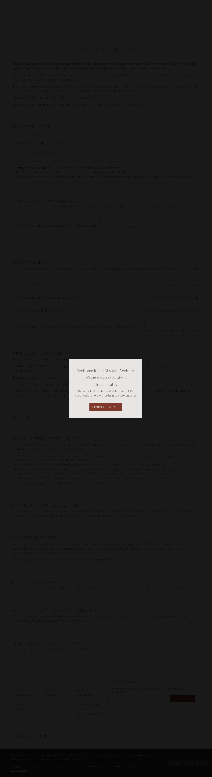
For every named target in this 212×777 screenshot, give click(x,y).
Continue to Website (105, 406)
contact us (130, 395)
